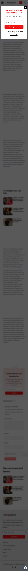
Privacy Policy (14, 35)
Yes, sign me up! (14, 27)
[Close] (25, 7)
